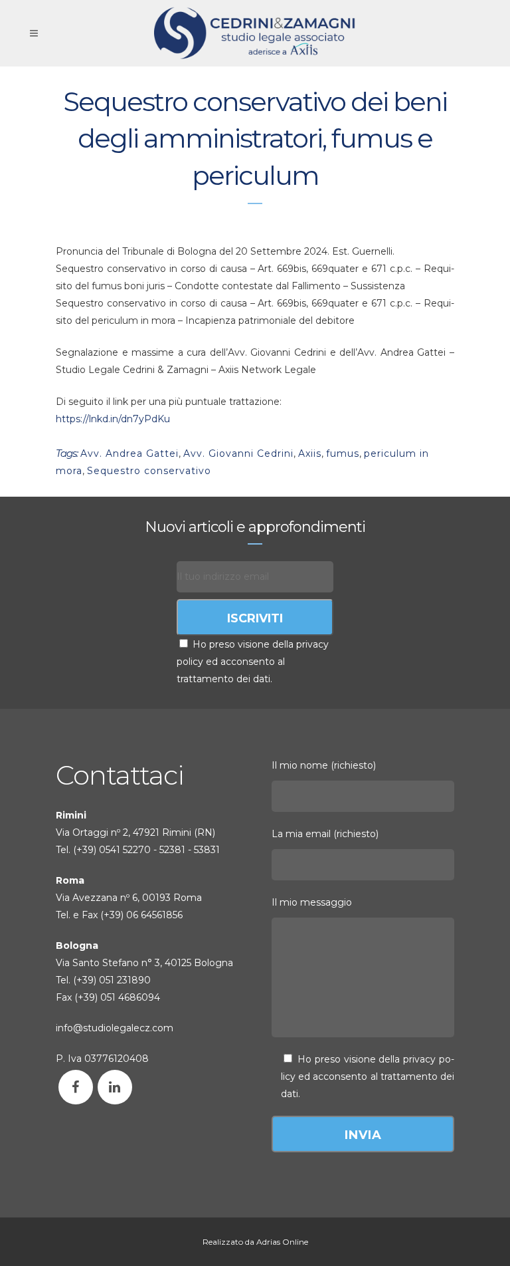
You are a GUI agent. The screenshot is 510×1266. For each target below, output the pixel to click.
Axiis (309, 453)
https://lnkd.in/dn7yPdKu (113, 419)
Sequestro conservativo (149, 471)
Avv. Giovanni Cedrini (238, 453)
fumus (342, 453)
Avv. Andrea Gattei (129, 453)
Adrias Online (282, 1242)
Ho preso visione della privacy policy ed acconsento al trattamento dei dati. (253, 661)
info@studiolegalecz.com (114, 1028)
